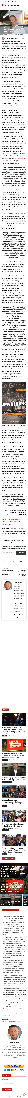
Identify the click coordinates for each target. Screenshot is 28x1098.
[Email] (17, 561)
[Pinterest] (15, 1)
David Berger (10, 38)
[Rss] (22, 1)
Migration (4, 806)
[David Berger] (3, 38)
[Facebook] (14, 614)
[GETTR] (17, 614)
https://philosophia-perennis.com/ (18, 585)
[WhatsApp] (6, 561)
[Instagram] (5, 1)
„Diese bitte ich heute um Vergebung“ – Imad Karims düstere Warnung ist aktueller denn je (13, 731)
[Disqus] (14, 644)
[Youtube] (12, 1)
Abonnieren (21, 552)
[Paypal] (22, 614)
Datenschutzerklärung (8, 1083)
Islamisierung (5, 830)
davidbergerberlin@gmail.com (12, 1021)
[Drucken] (13, 561)
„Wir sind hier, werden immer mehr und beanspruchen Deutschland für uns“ (7, 572)
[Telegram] (10, 561)
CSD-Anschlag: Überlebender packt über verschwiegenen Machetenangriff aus (13, 826)
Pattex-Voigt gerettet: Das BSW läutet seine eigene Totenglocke (14, 779)
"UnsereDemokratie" (6, 782)
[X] (3, 561)
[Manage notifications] (24, 1094)
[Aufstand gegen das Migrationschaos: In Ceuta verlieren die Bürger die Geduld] (14, 791)
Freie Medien (5, 759)
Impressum (5, 1079)
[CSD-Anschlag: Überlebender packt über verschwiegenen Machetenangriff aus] (14, 816)
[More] (21, 561)
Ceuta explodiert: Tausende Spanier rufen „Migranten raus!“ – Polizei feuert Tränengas (14, 850)
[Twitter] (8, 1)
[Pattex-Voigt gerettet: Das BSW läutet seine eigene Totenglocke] (14, 769)
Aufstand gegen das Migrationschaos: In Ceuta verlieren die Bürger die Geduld (14, 802)
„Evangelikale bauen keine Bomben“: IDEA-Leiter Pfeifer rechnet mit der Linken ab (13, 756)
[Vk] (19, 1)
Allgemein (4, 735)
